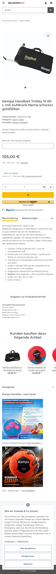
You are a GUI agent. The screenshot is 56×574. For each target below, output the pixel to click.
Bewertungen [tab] (30, 218)
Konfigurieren (28, 556)
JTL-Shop (32, 570)
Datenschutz (22, 541)
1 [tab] (25, 87)
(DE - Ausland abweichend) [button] (31, 176)
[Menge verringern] (5, 187)
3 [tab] (31, 87)
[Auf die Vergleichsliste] (48, 36)
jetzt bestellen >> (35, 443)
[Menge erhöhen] (51, 187)
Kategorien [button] (8, 387)
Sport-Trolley (18, 119)
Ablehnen (28, 564)
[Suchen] (51, 10)
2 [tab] (28, 87)
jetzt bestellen (28, 490)
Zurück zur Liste (10, 20)
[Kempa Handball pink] (22, 419)
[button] (45, 3)
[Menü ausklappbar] (3, 1)
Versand (24, 162)
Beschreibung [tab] (10, 218)
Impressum (9, 541)
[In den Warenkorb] (4, 29)
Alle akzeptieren (28, 548)
